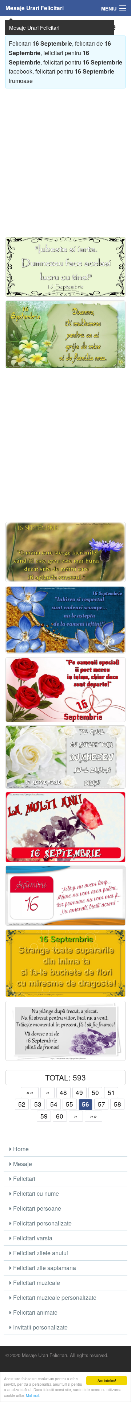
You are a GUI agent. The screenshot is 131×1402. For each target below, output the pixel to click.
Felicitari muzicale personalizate (54, 1297)
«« (29, 1092)
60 (59, 1115)
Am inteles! (107, 1380)
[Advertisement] (65, 159)
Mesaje (22, 1164)
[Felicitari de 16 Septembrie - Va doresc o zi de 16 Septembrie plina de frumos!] (65, 1031)
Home (20, 1149)
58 (117, 1103)
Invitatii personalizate (40, 1327)
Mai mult (33, 1395)
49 (79, 1092)
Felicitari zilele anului (40, 1253)
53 (37, 1103)
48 (63, 1092)
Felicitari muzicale (36, 1282)
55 (69, 1103)
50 (95, 1092)
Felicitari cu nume (35, 1193)
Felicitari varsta (32, 1238)
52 (21, 1103)
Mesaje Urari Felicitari (34, 8)
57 (101, 1103)
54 (53, 1103)
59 (44, 1115)
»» (93, 1115)
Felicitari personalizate (42, 1223)
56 (85, 1104)
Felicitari (23, 1178)
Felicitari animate (34, 1312)
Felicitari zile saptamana (44, 1268)
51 (111, 1092)
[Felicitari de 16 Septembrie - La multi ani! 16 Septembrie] (65, 827)
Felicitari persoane (36, 1208)
